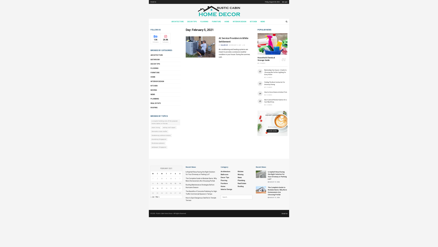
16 (157, 188)
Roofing (154, 108)
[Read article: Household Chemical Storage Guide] (273, 44)
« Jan (153, 197)
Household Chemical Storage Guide (266, 59)
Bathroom (155, 59)
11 (166, 183)
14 (180, 183)
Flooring (204, 22)
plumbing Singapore (159, 139)
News (263, 22)
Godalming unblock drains (161, 135)
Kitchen (253, 22)
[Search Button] (286, 21)
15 (153, 188)
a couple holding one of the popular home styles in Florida (165, 122)
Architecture (177, 22)
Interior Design (239, 22)
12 (171, 183)
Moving (154, 90)
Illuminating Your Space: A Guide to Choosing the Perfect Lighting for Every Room (275, 72)
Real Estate (156, 103)
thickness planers (158, 143)
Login (285, 2)
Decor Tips (192, 22)
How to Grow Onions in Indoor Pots (275, 92)
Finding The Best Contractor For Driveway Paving (274, 83)
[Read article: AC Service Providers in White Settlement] (200, 47)
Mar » (158, 197)
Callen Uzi (224, 45)
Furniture (216, 22)
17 (162, 188)
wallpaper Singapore (159, 147)
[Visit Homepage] (219, 11)
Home (226, 22)
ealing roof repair (169, 127)
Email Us (153, 2)
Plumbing (155, 99)
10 (162, 183)
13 (175, 183)
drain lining (156, 127)
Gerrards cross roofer (159, 131)
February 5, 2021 (235, 45)
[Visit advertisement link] (273, 123)
